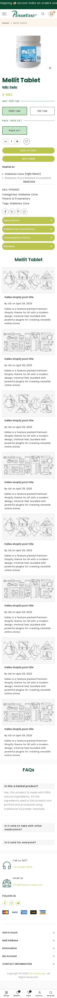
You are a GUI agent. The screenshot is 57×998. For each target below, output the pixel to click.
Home (5, 23)
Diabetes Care (28, 194)
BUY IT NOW (28, 158)
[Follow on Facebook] (4, 903)
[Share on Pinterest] (18, 212)
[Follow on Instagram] (11, 903)
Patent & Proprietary (16, 198)
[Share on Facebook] (5, 212)
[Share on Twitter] (12, 212)
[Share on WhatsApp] (24, 212)
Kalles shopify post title (19, 297)
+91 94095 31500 (22, 867)
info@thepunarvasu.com (28, 884)
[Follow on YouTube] (18, 903)
